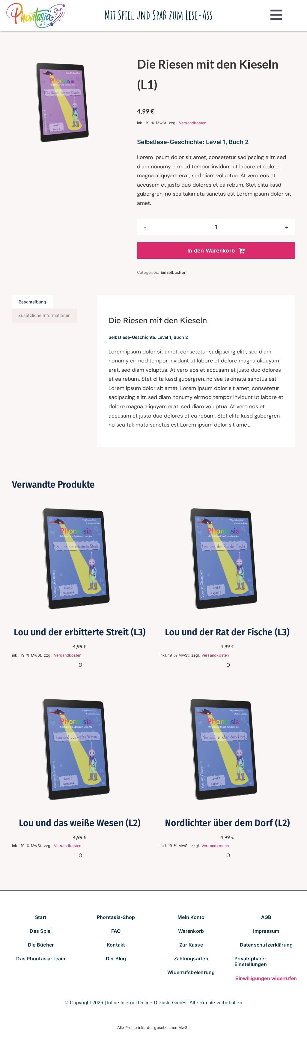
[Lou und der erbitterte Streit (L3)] (80, 500)
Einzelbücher (173, 272)
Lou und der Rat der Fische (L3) (227, 632)
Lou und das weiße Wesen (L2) (80, 823)
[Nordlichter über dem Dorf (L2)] (227, 690)
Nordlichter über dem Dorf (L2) (227, 823)
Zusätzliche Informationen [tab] (44, 315)
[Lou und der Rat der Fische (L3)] (227, 500)
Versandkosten (193, 123)
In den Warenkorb (211, 250)
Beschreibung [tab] (32, 301)
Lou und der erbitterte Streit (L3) (80, 632)
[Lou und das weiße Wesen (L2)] (80, 690)
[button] (266, 961)
